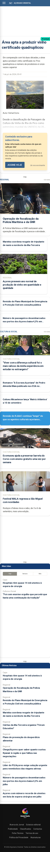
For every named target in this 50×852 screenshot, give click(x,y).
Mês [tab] (40, 574)
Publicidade (13, 829)
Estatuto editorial (33, 825)
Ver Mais (47, 180)
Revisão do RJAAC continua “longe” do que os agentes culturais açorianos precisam (23, 419)
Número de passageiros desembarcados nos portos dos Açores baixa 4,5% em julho (24, 321)
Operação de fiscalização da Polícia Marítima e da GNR (21, 220)
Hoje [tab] (10, 574)
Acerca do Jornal (17, 825)
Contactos (37, 829)
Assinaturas (36, 837)
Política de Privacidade (18, 837)
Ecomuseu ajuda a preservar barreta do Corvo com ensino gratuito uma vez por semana (24, 459)
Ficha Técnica (17, 833)
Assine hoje (15, 165)
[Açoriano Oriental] (25, 818)
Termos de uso (32, 833)
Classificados (25, 829)
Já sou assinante (37, 165)
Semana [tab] (25, 574)
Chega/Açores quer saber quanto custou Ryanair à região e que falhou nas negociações (24, 753)
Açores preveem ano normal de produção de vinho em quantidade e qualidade (22, 284)
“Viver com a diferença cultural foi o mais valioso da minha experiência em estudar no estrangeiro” (23, 366)
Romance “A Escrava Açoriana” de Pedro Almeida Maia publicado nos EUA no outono (24, 386)
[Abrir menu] (4, 3)
